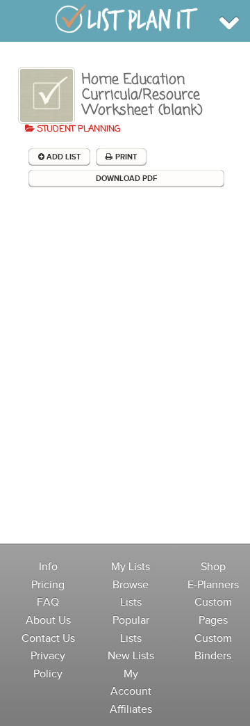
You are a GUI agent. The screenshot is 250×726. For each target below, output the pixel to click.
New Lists (131, 656)
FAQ (48, 602)
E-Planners (213, 585)
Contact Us (48, 638)
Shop (213, 567)
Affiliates (131, 709)
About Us (48, 620)
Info (48, 567)
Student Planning (77, 129)
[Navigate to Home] (127, 19)
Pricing (48, 585)
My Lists (130, 567)
